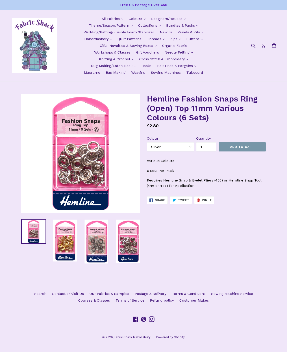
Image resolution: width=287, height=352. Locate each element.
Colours (138, 18)
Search (40, 294)
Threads (157, 39)
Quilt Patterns (129, 39)
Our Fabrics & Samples (109, 294)
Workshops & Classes (112, 52)
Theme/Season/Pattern (112, 25)
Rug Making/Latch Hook (114, 65)
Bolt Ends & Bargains (177, 65)
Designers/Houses (169, 18)
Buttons (195, 39)
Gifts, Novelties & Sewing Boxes (129, 45)
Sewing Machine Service (232, 294)
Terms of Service (129, 300)
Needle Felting (180, 52)
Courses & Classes (94, 300)
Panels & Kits (192, 32)
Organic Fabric (174, 45)
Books (146, 66)
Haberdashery (99, 39)
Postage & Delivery (150, 294)
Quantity (203, 138)
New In (166, 32)
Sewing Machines (166, 72)
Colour (153, 138)
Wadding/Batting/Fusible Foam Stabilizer (119, 32)
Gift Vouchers (147, 52)
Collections (150, 25)
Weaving (138, 72)
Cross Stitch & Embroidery (164, 59)
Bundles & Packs (183, 25)
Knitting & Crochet (117, 59)
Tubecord (194, 72)
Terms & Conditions (189, 294)
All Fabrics (113, 18)
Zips (176, 39)
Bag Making (116, 72)
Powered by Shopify (170, 337)
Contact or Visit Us (68, 294)
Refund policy (162, 300)
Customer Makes (194, 300)
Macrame (92, 72)
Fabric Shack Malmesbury (132, 337)
